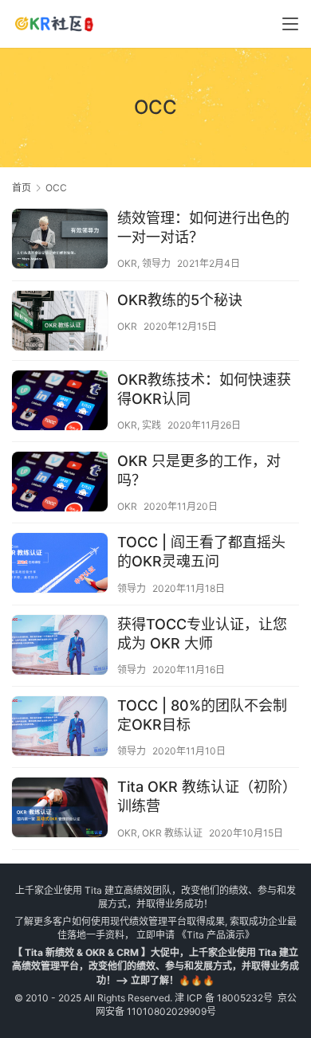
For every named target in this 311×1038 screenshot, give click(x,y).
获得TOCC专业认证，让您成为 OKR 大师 (202, 634)
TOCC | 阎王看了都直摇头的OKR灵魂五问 (201, 552)
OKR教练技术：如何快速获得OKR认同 (204, 389)
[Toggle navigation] (290, 24)
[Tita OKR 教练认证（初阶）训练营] (60, 809)
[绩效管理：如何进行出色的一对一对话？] (60, 240)
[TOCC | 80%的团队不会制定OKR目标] (60, 728)
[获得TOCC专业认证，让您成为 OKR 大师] (60, 647)
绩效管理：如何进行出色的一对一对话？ (203, 227)
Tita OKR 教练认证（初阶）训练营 (207, 796)
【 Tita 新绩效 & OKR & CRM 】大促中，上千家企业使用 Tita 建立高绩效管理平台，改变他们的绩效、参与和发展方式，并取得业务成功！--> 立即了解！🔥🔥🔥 (155, 965)
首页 (21, 188)
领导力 (156, 263)
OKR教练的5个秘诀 (179, 300)
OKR (127, 263)
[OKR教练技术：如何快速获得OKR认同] (60, 402)
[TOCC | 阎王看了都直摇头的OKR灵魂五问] (60, 565)
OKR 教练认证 (172, 833)
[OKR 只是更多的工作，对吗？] (60, 483)
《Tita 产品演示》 (214, 935)
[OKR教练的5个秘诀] (60, 322)
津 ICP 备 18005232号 (224, 998)
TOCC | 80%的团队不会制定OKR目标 (202, 715)
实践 (151, 425)
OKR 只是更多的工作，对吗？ (199, 470)
